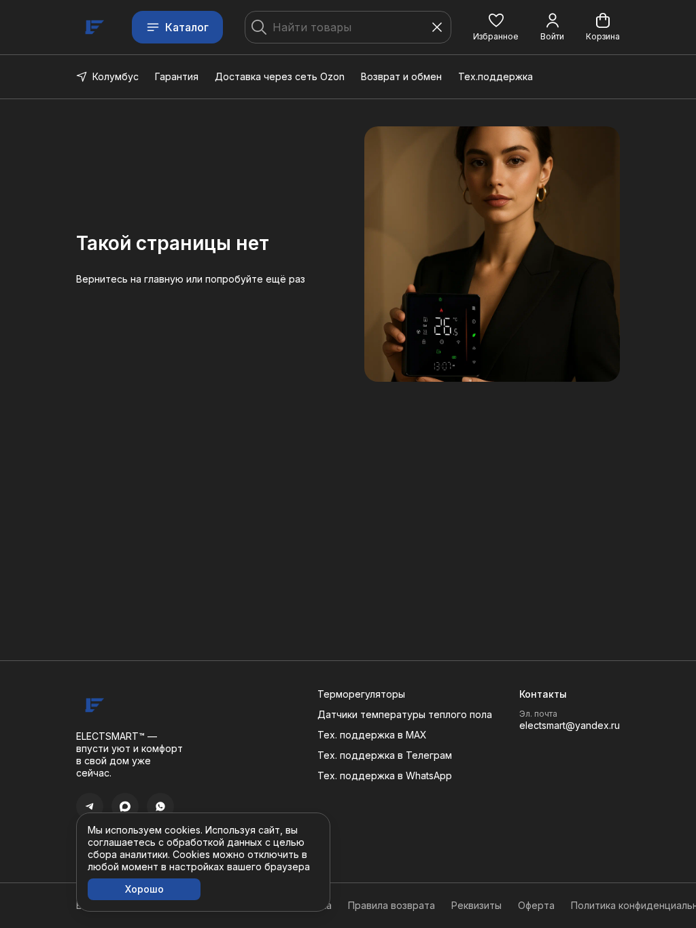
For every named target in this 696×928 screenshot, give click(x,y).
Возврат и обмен (401, 76)
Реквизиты (476, 905)
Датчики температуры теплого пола (404, 714)
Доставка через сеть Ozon (280, 76)
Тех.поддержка (495, 76)
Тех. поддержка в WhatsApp (384, 775)
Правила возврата (391, 905)
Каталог (187, 27)
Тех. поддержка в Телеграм (384, 755)
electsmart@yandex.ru (569, 725)
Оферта (536, 905)
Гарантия (176, 76)
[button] (496, 27)
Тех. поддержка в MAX (372, 734)
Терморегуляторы (361, 694)
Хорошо (144, 889)
